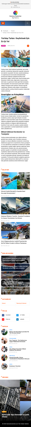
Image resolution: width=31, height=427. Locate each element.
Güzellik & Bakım (12, 338)
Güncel (3, 303)
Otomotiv (5, 237)
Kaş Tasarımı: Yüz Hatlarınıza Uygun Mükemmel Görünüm (18, 340)
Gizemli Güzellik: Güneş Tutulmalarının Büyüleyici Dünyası (19, 358)
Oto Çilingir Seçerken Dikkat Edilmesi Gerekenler (17, 349)
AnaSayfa (5, 31)
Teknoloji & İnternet (21, 303)
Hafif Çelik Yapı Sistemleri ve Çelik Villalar (15, 415)
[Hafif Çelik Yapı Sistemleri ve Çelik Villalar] (15, 400)
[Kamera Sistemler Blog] (15, 14)
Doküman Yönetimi (14, 366)
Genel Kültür (12, 355)
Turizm (13, 31)
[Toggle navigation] (3, 23)
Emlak (4, 187)
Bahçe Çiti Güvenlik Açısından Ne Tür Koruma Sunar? (19, 332)
